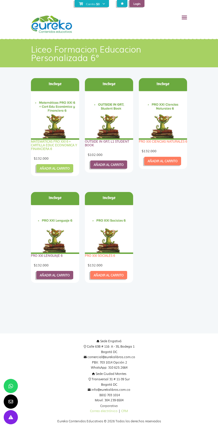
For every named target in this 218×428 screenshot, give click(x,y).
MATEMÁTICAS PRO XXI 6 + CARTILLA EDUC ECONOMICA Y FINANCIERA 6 (54, 145)
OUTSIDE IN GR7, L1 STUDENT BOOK (107, 143)
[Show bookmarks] (122, 3)
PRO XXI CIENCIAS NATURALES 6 (163, 141)
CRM (124, 411)
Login (137, 3)
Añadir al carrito (55, 168)
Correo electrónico (104, 411)
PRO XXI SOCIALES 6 (100, 255)
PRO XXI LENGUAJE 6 (46, 255)
